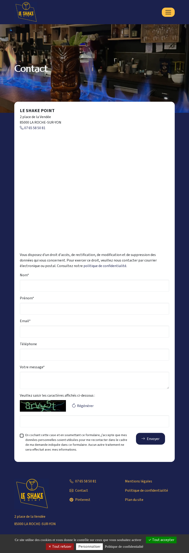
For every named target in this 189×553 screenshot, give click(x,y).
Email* (25, 321)
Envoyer (153, 438)
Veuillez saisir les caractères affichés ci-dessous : (57, 395)
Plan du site (134, 499)
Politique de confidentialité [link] (124, 546)
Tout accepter (162, 539)
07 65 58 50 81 (34, 128)
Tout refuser (61, 546)
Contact (81, 490)
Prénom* (27, 298)
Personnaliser (89, 546)
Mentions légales (138, 481)
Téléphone (28, 344)
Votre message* (32, 367)
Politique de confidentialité (146, 490)
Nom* (24, 275)
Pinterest (82, 499)
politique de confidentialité (104, 265)
